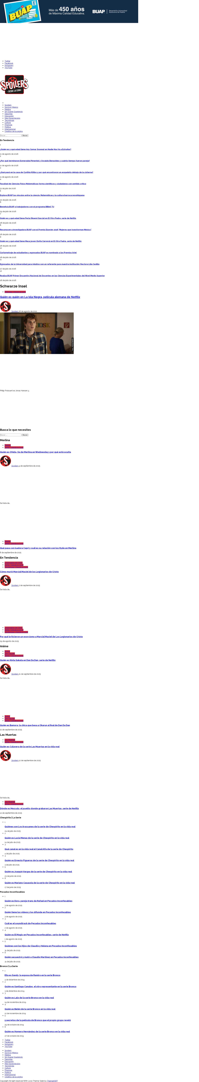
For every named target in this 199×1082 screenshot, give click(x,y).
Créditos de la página (14, 131)
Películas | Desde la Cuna (15, 292)
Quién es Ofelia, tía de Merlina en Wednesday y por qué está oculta (35, 452)
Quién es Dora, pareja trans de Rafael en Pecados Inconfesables (38, 901)
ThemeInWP (52, 1081)
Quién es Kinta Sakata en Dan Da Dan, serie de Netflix (28, 660)
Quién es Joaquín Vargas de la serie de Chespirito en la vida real (38, 871)
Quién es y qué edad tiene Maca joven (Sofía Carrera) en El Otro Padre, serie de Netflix (41, 241)
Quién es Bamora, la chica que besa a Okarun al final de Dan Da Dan (35, 725)
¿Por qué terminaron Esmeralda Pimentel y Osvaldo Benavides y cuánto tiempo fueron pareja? (45, 161)
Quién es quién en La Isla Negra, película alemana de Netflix (40, 297)
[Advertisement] (99, 41)
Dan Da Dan (10, 653)
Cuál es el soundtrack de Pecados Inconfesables (30, 923)
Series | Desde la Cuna (14, 447)
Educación (9, 116)
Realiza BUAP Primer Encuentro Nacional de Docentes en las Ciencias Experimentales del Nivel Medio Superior (52, 276)
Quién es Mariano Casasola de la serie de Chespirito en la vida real (40, 882)
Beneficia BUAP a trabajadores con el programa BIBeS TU (27, 207)
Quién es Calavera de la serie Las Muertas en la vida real (30, 746)
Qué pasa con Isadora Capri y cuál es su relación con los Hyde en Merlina (38, 548)
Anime (7, 651)
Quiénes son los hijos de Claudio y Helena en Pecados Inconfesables (41, 946)
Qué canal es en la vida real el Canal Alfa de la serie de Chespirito (39, 849)
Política (8, 127)
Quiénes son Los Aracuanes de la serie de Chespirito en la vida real (40, 826)
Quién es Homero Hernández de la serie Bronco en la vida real (37, 1031)
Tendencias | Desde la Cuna (16, 567)
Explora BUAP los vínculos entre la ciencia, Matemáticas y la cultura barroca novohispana (42, 195)
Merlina (8, 109)
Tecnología (9, 120)
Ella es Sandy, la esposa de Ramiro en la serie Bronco (32, 975)
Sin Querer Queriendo (14, 112)
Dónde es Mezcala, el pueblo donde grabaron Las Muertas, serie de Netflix (39, 808)
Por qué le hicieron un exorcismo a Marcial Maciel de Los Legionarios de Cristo (41, 636)
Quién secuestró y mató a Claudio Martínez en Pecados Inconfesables (42, 957)
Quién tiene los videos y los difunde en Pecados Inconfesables (38, 912)
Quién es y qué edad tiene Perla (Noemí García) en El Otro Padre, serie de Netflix (38, 218)
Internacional (10, 129)
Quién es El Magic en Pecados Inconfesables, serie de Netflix (37, 934)
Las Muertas (10, 740)
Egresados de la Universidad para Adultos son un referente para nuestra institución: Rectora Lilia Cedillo (50, 264)
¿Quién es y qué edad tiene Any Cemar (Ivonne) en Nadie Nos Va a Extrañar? (35, 149)
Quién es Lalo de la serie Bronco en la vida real (29, 997)
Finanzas (8, 125)
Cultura (8, 123)
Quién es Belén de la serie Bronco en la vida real (30, 1009)
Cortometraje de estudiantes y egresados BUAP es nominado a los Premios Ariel (38, 253)
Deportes (9, 114)
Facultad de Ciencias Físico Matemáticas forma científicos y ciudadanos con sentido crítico (43, 184)
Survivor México (11, 107)
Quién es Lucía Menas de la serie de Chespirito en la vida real (37, 838)
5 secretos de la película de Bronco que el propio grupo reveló (38, 1020)
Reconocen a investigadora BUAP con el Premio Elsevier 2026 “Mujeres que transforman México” (45, 230)
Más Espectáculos (12, 118)
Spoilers (8, 105)
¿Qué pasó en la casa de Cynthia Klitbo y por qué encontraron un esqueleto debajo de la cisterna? (46, 172)
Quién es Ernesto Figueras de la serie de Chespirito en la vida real (39, 860)
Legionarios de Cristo (14, 563)
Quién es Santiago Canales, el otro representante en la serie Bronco (40, 986)
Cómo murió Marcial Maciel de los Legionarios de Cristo (29, 571)
